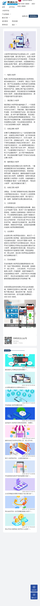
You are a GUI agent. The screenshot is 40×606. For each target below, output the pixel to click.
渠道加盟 (15, 21)
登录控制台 (33, 16)
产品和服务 (6, 14)
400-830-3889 (23, 4)
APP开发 (12, 7)
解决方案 (5, 18)
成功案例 (5, 21)
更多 (13, 25)
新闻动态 (5, 24)
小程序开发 (5, 10)
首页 (3, 7)
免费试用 (25, 16)
